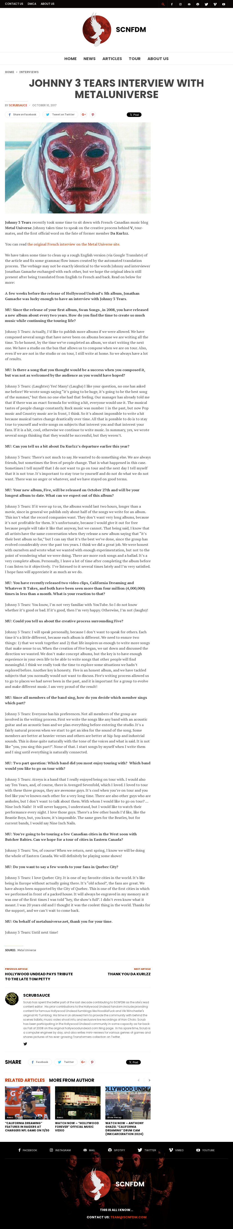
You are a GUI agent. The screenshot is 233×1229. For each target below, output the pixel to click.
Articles (112, 58)
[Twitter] (206, 4)
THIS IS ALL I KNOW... (116, 1210)
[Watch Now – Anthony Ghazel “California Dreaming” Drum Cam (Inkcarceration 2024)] (128, 1103)
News (90, 58)
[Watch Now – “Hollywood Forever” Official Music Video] (77, 1103)
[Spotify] (197, 4)
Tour (135, 58)
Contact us (14, 4)
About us (47, 4)
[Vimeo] (215, 4)
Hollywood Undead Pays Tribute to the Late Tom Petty (39, 977)
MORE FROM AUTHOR (71, 1080)
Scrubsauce (18, 105)
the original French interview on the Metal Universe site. (73, 244)
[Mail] (189, 4)
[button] (163, 4)
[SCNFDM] (116, 45)
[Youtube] (223, 4)
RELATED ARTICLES (25, 1080)
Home (70, 58)
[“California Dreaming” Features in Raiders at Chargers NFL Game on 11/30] (27, 1103)
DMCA (32, 4)
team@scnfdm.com (128, 1217)
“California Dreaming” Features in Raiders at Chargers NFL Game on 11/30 (27, 1126)
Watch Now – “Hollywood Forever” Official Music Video (77, 1126)
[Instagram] (180, 4)
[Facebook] (171, 4)
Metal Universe (26, 950)
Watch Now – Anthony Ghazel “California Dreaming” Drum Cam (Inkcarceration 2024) (124, 1128)
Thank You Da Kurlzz (129, 974)
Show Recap (114, 1117)
